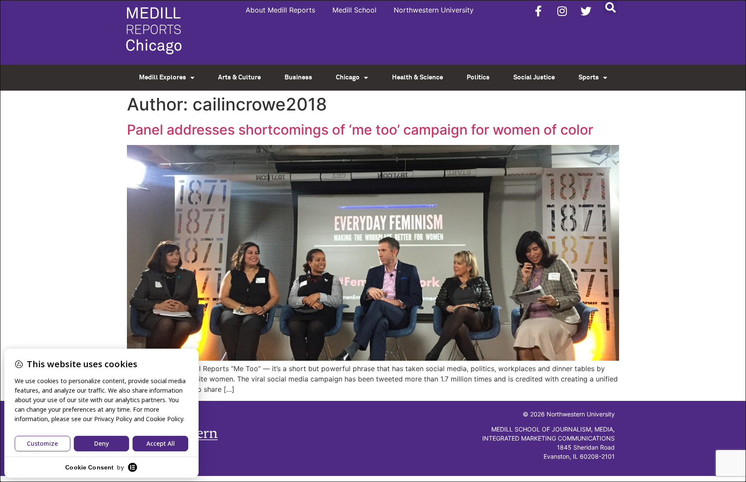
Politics (478, 77)
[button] (610, 7)
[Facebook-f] (538, 11)
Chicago (348, 77)
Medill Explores (162, 77)
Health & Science (417, 77)
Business (298, 77)
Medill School (354, 10)
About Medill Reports (280, 10)
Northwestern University (434, 10)
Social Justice (534, 77)
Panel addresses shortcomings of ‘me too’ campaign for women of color (360, 129)
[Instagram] (562, 11)
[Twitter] (586, 11)
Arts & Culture (239, 77)
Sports (588, 77)
